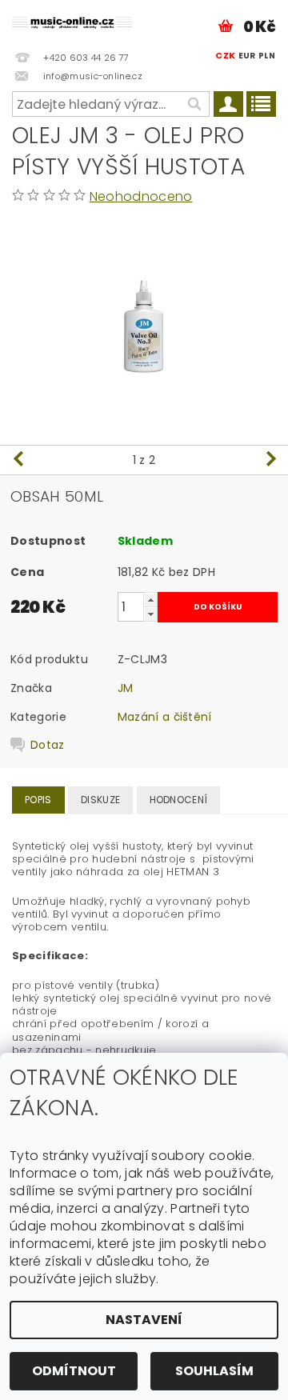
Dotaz (47, 745)
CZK (225, 55)
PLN (266, 56)
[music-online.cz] (72, 21)
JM (126, 688)
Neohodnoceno (141, 196)
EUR (247, 56)
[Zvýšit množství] (150, 599)
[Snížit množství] (150, 614)
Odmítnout (74, 1371)
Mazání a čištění (165, 717)
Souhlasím (214, 1371)
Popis (38, 799)
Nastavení (144, 1319)
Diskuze (100, 799)
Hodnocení (179, 799)
